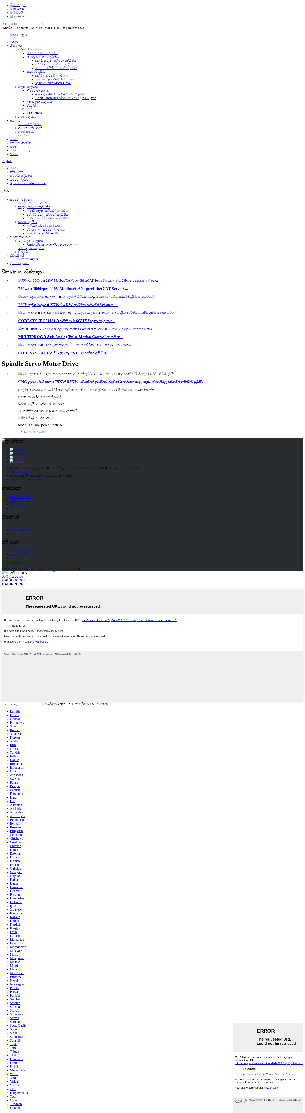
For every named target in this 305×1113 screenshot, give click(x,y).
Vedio (14, 154)
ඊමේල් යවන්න (12, 576)
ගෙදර (14, 42)
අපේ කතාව (26, 131)
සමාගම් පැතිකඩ (29, 124)
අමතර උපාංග (27, 116)
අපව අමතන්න (20, 143)
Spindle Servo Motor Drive (53, 83)
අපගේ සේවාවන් (30, 128)
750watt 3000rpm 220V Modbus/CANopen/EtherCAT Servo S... (73, 288)
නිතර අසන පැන (21, 150)
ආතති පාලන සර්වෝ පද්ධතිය (55, 60)
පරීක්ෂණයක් (27, 432)
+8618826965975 (13, 580)
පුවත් (13, 146)
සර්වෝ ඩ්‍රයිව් (36, 72)
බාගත (14, 139)
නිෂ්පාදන (16, 45)
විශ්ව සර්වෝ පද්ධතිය (42, 53)
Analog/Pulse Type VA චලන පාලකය (60, 94)
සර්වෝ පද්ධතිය (29, 49)
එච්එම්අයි (25, 109)
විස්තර (41, 432)
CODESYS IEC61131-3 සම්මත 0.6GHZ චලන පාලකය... (66, 321)
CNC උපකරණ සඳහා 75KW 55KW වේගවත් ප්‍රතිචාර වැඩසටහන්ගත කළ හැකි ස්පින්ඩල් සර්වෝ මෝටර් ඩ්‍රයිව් (110, 382)
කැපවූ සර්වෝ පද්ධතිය (43, 57)
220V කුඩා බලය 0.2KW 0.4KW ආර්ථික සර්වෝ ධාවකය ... (68, 305)
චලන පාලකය (28, 86)
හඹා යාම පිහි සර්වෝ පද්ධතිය (56, 68)
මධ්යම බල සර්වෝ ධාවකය (54, 79)
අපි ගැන (16, 120)
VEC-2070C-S (36, 113)
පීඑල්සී (31, 105)
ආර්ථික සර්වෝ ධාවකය (52, 75)
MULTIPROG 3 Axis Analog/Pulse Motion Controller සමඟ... (70, 337)
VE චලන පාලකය (39, 101)
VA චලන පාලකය (39, 90)
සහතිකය (24, 135)
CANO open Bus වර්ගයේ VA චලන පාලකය (65, 98)
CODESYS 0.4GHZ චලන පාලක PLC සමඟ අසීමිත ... (64, 353)
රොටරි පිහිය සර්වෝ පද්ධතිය (56, 64)
